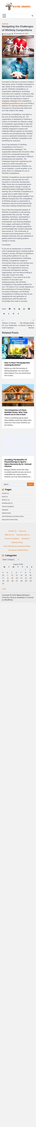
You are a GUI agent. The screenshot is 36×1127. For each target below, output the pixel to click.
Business (5, 24)
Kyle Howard (7, 34)
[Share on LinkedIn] (19, 309)
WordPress (8, 600)
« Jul (4, 589)
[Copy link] (18, 313)
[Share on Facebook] (10, 309)
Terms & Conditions (8, 506)
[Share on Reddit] (4, 313)
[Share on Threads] (13, 313)
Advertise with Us (7, 503)
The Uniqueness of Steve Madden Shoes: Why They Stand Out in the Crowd (15, 412)
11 (7, 575)
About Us (5, 496)
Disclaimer (5, 510)
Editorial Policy (6, 513)
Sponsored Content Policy (10, 519)
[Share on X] (14, 309)
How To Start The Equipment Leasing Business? (17, 364)
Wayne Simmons (22, 595)
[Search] (32, 15)
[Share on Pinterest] (29, 309)
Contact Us (5, 493)
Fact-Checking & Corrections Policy (13, 516)
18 (7, 578)
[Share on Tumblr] (9, 313)
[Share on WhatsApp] (24, 309)
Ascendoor (21, 597)
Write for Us (6, 500)
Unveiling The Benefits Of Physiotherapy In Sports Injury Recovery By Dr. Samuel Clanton (17, 463)
